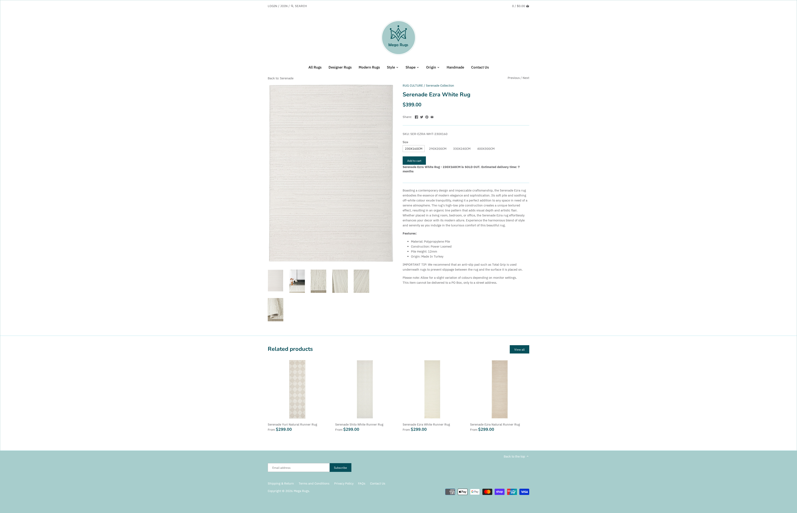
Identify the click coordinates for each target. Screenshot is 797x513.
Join (284, 6)
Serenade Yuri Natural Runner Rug (292, 424)
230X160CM (413, 149)
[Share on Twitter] (421, 116)
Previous (514, 78)
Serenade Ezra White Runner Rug (426, 424)
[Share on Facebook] (416, 116)
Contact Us (377, 483)
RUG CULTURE (413, 85)
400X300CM (486, 149)
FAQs (361, 483)
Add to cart (414, 161)
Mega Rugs (301, 491)
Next (526, 78)
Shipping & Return (281, 483)
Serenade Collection (440, 85)
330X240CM (462, 149)
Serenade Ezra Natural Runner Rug (495, 424)
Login (272, 6)
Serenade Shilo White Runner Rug (359, 424)
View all (519, 349)
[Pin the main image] (426, 116)
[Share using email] (432, 116)
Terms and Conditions (314, 483)
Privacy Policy (343, 483)
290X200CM (437, 149)
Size (405, 142)
